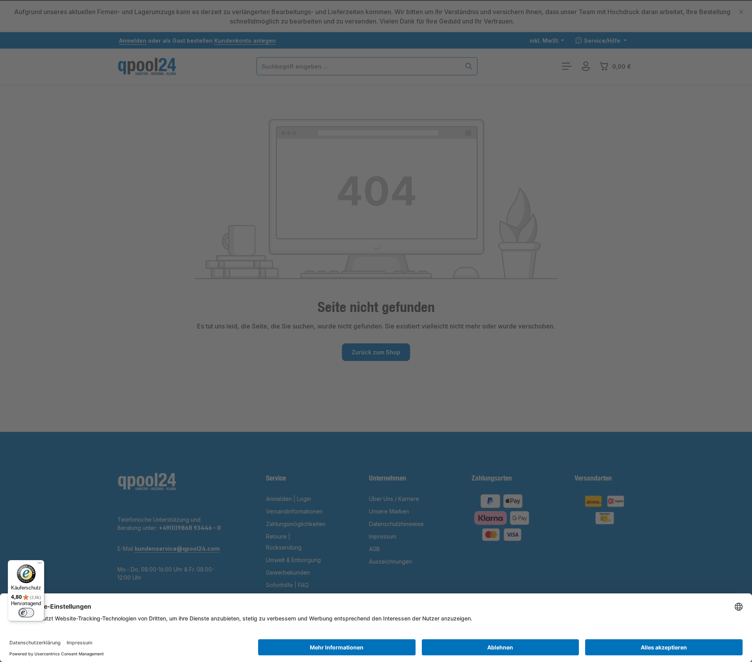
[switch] (26, 612)
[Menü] (39, 565)
